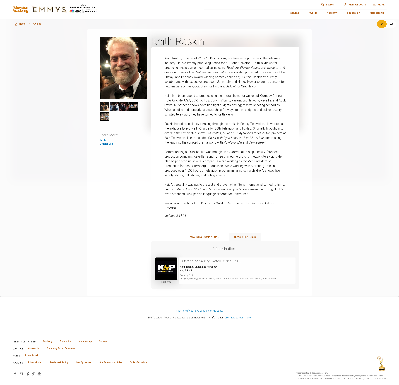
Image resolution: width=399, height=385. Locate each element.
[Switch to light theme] (382, 24)
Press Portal (31, 355)
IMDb (103, 140)
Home (22, 23)
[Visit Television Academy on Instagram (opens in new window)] (21, 373)
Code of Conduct (138, 362)
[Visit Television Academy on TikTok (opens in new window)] (33, 373)
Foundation (353, 12)
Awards (313, 12)
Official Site (106, 143)
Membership (377, 12)
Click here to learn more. (238, 317)
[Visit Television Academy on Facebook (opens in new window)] (15, 373)
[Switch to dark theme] (392, 24)
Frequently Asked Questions (60, 348)
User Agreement (83, 362)
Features (294, 12)
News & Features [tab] (245, 237)
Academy (332, 12)
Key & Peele (186, 270)
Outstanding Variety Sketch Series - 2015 (210, 261)
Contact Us (33, 348)
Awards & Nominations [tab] (204, 237)
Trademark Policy (59, 362)
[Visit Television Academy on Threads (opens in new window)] (27, 373)
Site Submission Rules (110, 362)
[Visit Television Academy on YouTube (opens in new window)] (39, 373)
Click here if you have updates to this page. (199, 310)
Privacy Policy (35, 362)
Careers (103, 341)
